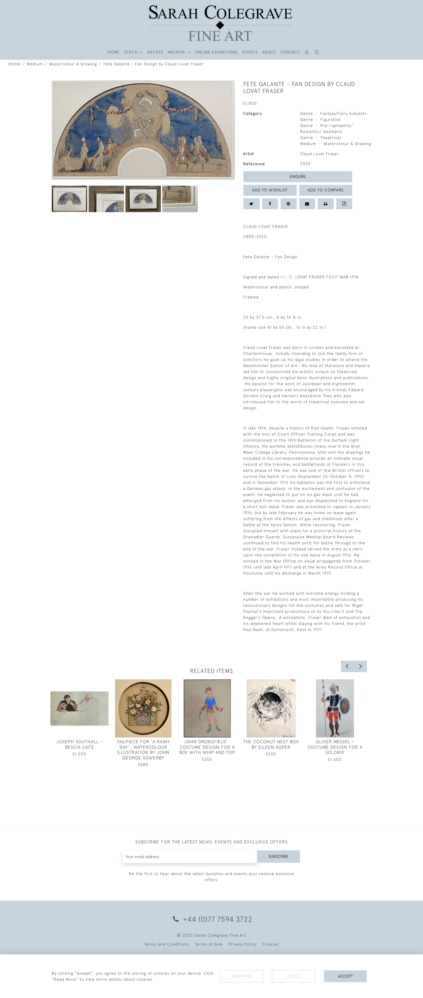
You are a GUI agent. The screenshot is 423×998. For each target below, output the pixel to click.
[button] (317, 52)
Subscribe (278, 856)
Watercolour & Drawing (73, 64)
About (269, 52)
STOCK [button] (131, 52)
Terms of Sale (209, 944)
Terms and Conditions (166, 944)
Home (14, 64)
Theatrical (330, 137)
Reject (293, 976)
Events (250, 52)
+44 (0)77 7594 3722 (216, 919)
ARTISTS (155, 52)
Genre (306, 113)
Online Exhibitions (216, 52)
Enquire (298, 176)
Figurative (330, 119)
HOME (114, 52)
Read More (241, 976)
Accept (345, 976)
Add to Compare (326, 190)
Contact (290, 52)
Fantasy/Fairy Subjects (343, 113)
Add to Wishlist (270, 190)
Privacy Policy (242, 944)
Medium (35, 64)
